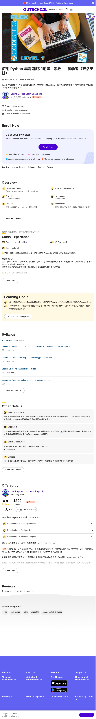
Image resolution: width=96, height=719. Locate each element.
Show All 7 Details (13, 218)
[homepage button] (35, 9)
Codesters (10, 449)
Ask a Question (29, 510)
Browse (52, 10)
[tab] (5, 167)
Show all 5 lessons (13, 390)
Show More (10, 281)
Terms (66, 3)
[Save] (93, 17)
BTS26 (51, 3)
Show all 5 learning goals (18, 316)
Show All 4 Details (13, 470)
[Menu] (71, 9)
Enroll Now (48, 147)
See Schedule (86, 715)
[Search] (67, 9)
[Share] (87, 17)
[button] (48, 524)
